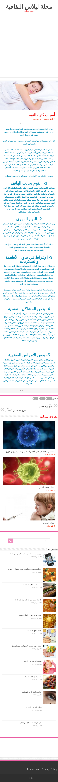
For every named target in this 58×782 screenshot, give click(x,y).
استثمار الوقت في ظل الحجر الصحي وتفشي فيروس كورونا (30, 451)
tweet (22, 124)
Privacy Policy (49, 769)
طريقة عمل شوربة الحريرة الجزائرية (28, 600)
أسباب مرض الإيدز (47, 487)
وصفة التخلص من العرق (33, 661)
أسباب (49, 398)
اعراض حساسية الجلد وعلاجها (31, 723)
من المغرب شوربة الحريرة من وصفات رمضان (25, 569)
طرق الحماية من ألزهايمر (16, 410)
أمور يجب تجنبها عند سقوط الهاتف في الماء (26, 554)
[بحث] (10, 541)
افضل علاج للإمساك (34, 631)
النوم (42, 398)
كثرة (36, 398)
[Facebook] (30, 778)
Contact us (33, 769)
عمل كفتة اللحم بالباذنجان (32, 584)
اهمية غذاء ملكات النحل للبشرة (30, 615)
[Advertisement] (29, 48)
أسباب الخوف (49, 523)
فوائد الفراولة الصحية (34, 707)
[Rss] (32, 778)
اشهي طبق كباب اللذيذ (33, 677)
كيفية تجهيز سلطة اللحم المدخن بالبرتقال (27, 646)
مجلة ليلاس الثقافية (29, 6)
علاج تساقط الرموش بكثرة (32, 692)
